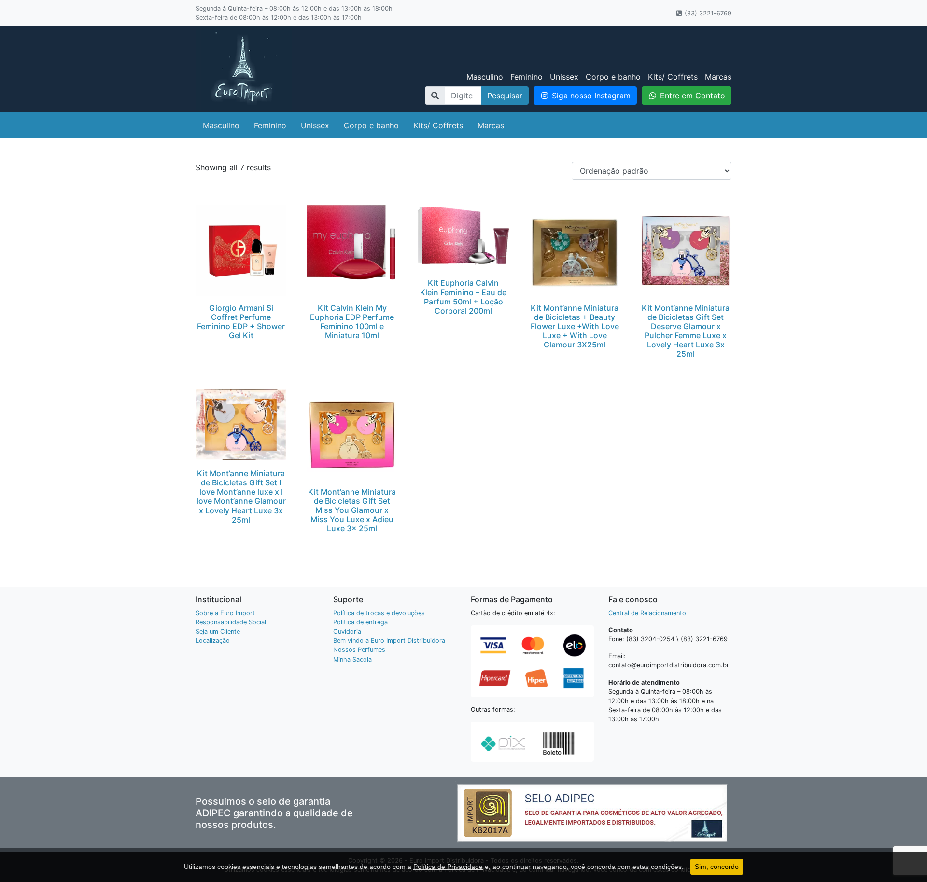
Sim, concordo (717, 866)
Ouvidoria (347, 631)
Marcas (718, 77)
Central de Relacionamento (647, 613)
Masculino (484, 77)
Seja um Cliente (218, 631)
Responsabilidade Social (231, 622)
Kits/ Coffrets (673, 77)
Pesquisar (504, 95)
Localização (213, 640)
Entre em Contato (691, 95)
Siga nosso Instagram (590, 95)
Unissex (564, 77)
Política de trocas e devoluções (379, 613)
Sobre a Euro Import (225, 613)
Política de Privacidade (448, 866)
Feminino (526, 77)
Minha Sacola (352, 659)
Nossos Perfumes (359, 649)
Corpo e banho (613, 77)
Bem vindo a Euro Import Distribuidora (389, 640)
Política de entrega (360, 622)
